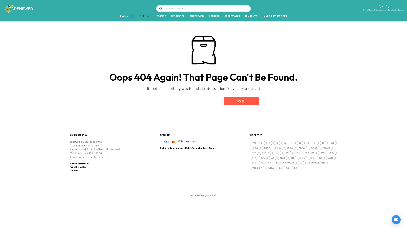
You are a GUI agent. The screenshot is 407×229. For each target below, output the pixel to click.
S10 (254, 158)
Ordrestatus (232, 16)
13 (308, 143)
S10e (263, 158)
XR (287, 168)
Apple (302, 148)
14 (315, 143)
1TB (254, 143)
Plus (322, 153)
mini (287, 153)
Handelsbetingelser (274, 16)
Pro (332, 153)
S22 (312, 158)
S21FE (302, 158)
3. (269, 143)
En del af (125, 16)
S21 (292, 158)
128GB (255, 148)
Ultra (270, 168)
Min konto (251, 16)
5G (277, 143)
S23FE (330, 158)
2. (262, 143)
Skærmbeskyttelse (317, 163)
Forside (161, 16)
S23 (320, 158)
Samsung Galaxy (285, 163)
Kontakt (214, 16)
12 (300, 143)
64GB (331, 143)
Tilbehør (257, 168)
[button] (381, 6)
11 (292, 143)
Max (277, 153)
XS (295, 168)
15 (323, 143)
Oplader (309, 153)
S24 (254, 163)
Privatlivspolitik (78, 167)
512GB (278, 148)
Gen (254, 153)
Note (297, 153)
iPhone (265, 153)
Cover (313, 148)
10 (285, 143)
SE (301, 163)
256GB (267, 148)
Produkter (177, 16)
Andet (290, 148)
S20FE (282, 158)
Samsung (266, 163)
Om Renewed (196, 16)
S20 (272, 158)
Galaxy (326, 148)
